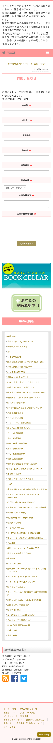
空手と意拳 (12, 630)
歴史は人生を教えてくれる (19, 553)
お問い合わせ (9, 726)
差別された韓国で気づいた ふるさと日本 (26, 392)
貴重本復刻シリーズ (28, 709)
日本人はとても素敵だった (19, 620)
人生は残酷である (15, 412)
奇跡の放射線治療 (15, 458)
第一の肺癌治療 (14, 438)
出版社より (8, 723)
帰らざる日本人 (14, 609)
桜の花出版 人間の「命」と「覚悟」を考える (28, 63)
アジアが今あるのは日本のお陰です (23, 576)
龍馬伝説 (11, 558)
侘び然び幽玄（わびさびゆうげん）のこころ (27, 489)
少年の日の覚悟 (14, 563)
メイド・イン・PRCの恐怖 (19, 423)
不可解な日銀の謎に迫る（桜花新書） (24, 532)
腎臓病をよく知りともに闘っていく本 (24, 397)
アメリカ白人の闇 (15, 417)
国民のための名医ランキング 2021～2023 (26, 361)
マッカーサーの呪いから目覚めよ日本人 (25, 538)
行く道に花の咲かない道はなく (21, 502)
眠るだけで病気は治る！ (18, 402)
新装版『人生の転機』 (17, 512)
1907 (9, 484)
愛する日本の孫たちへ (17, 586)
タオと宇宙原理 (14, 356)
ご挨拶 (21, 712)
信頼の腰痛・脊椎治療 (17, 443)
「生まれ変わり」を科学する (20, 341)
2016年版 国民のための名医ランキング (24, 468)
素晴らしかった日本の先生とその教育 (24, 599)
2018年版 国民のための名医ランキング (24, 407)
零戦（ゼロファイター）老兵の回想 (23, 548)
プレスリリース (10, 716)
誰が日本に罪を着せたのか (19, 428)
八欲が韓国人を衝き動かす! (19, 366)
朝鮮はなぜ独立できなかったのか (22, 463)
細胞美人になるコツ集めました (21, 387)
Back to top (44, 734)
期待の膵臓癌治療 (15, 448)
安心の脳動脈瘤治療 (16, 453)
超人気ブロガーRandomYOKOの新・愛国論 (26, 507)
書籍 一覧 (11, 336)
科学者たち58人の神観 (17, 346)
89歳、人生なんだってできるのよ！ (23, 382)
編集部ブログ (9, 712)
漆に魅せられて (14, 474)
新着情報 (24, 716)
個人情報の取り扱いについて (29, 723)
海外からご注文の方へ (36, 719)
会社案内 (31, 712)
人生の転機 (12, 635)
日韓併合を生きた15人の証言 (20, 479)
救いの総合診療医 (15, 433)
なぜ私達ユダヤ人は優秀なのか (21, 615)
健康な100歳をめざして (18, 377)
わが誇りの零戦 (14, 522)
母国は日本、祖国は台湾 (18, 604)
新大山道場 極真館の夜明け (19, 625)
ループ (10, 351)
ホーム (6, 709)
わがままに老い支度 (16, 372)
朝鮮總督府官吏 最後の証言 (20, 517)
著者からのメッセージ (13, 719)
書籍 (14, 709)
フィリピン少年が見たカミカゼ (21, 581)
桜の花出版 (8, 52)
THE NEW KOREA (15, 527)
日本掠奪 (11, 543)
